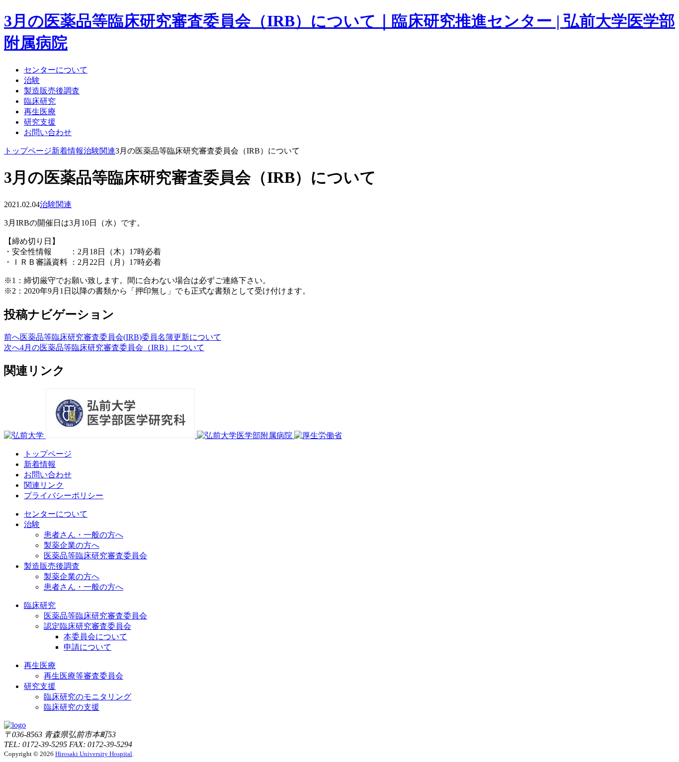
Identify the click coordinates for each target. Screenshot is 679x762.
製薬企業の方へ (71, 545)
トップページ (48, 454)
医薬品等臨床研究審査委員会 (95, 555)
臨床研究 (40, 101)
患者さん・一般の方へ (83, 535)
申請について (87, 647)
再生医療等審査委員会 (83, 676)
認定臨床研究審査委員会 (87, 626)
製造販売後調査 (52, 90)
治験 (32, 80)
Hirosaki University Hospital (93, 754)
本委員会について (95, 636)
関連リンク (44, 485)
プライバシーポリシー (63, 495)
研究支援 (40, 122)
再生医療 (40, 111)
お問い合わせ (48, 132)
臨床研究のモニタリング (87, 696)
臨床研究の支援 (71, 707)
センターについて (55, 70)
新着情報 (40, 464)
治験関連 (56, 204)
